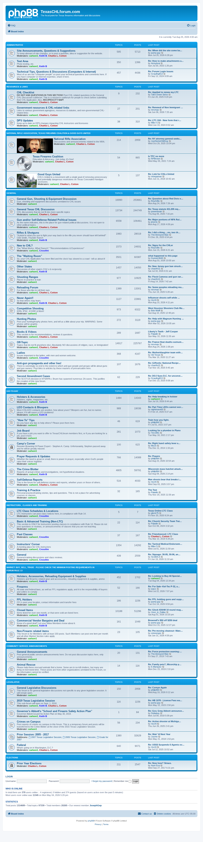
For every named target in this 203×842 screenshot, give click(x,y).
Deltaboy (155, 713)
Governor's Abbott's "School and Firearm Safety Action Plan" (54, 711)
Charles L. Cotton (57, 56)
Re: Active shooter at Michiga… (164, 721)
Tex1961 (155, 433)
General (11, 193)
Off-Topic (22, 342)
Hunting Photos (26, 318)
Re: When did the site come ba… (165, 50)
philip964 (155, 422)
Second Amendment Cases (33, 376)
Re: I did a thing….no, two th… (164, 232)
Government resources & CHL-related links (43, 107)
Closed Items (25, 610)
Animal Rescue (26, 664)
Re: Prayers (154, 456)
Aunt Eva (155, 765)
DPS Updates (25, 120)
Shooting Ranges (27, 277)
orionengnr (156, 633)
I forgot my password (102, 781)
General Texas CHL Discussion (36, 209)
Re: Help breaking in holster (162, 396)
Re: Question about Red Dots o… (165, 198)
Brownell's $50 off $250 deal (162, 620)
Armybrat (155, 63)
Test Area (22, 61)
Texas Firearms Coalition (48, 156)
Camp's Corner (26, 443)
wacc (153, 589)
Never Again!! (25, 297)
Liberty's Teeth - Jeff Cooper (163, 331)
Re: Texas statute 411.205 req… (164, 209)
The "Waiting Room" (29, 256)
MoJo (153, 445)
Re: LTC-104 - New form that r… (164, 120)
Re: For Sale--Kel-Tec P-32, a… (164, 586)
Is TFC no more (156, 156)
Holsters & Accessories (31, 396)
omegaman (156, 176)
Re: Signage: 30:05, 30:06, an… (164, 554)
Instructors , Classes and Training (27, 505)
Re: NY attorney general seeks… (165, 138)
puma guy (156, 53)
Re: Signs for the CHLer (160, 245)
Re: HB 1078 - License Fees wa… (165, 700)
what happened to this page (162, 256)
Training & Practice (28, 490)
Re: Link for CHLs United (161, 174)
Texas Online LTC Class (160, 511)
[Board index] (24, 13)
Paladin (154, 334)
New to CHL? (25, 245)
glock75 (155, 513)
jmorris (154, 222)
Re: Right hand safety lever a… (164, 443)
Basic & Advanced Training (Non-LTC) (40, 521)
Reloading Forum (27, 287)
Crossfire (44, 250)
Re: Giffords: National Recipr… (164, 363)
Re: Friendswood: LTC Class (163, 534)
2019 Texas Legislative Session (36, 700)
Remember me (121, 781)
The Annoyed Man (160, 235)
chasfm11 (155, 268)
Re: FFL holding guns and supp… (166, 599)
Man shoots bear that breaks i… (164, 479)
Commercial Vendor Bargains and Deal (40, 620)
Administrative (15, 45)
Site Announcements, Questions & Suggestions (46, 50)
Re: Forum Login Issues (160, 71)
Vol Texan (155, 355)
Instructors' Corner (28, 544)
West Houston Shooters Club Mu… (166, 308)
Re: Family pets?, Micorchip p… (164, 664)
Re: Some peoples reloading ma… (166, 287)
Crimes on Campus (28, 721)
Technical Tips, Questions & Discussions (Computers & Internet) (56, 71)
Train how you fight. (158, 420)
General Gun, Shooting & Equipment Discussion (47, 198)
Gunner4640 (157, 258)
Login (9, 776)
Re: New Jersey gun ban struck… (165, 266)
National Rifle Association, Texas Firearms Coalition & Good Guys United (48, 133)
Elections (12, 758)
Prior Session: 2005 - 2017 (33, 734)
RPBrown (155, 158)
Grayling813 (157, 74)
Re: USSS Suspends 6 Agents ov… (166, 744)
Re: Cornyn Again (157, 687)
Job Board (23, 430)
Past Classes (25, 534)
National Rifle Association (70, 138)
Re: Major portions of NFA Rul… (165, 219)
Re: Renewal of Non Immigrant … (165, 107)
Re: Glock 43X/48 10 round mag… (165, 610)
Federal (21, 744)
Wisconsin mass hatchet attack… (165, 469)
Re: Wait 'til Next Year (159, 734)
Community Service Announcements (27, 646)
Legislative (13, 682)
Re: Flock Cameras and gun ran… (165, 277)
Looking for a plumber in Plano (164, 430)
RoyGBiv (155, 201)
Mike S (154, 122)
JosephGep (96, 805)
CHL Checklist (25, 92)
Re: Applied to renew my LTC (163, 92)
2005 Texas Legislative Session (80, 737)
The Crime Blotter (27, 469)
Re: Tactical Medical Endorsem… (165, 544)
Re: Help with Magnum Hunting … (166, 318)
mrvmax (155, 110)
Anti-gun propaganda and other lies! (39, 363)
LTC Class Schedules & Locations (37, 511)
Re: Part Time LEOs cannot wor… (165, 407)
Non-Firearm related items (33, 631)
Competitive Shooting (30, 308)
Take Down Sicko (159, 94)
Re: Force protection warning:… (165, 651)
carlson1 (33, 56)
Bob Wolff (155, 310)
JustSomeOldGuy (159, 141)
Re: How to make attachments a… (166, 61)
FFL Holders (24, 599)
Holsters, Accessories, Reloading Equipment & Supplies (51, 576)
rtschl (153, 300)
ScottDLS (155, 557)
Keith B (43, 56)
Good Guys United (49, 174)
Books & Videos (26, 331)
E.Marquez (156, 667)
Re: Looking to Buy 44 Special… (165, 576)
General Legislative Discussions (36, 687)
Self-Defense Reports (29, 479)
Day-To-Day (12, 391)
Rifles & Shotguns (28, 232)
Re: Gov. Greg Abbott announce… (166, 711)
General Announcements (32, 651)
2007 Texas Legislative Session (46, 737)
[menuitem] (11, 25)
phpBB (91, 821)
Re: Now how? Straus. (159, 763)
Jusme (154, 736)
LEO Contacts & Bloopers (32, 407)
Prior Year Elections (29, 763)
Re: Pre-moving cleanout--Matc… (165, 631)
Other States (24, 266)
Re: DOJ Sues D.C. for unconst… (165, 376)
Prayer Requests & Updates (33, 456)
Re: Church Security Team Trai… (165, 521)
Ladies (21, 352)
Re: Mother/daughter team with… (165, 352)
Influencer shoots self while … (164, 297)
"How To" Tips (25, 420)
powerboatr (156, 211)
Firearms (22, 586)
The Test (152, 490)
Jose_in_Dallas (158, 612)
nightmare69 (157, 409)
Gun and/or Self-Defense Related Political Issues (46, 219)
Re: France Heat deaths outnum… (166, 342)
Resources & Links (17, 87)
